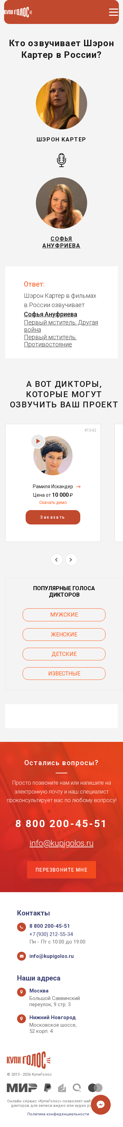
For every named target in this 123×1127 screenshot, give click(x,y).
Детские (64, 654)
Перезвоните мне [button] (61, 870)
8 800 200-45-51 (61, 824)
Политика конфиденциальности (58, 1114)
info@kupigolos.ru (62, 843)
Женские (64, 634)
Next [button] (71, 559)
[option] (53, 483)
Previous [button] (57, 559)
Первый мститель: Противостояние (50, 340)
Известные (64, 673)
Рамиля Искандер (53, 486)
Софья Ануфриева (50, 314)
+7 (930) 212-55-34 (51, 934)
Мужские (64, 614)
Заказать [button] (52, 517)
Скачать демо (53, 502)
